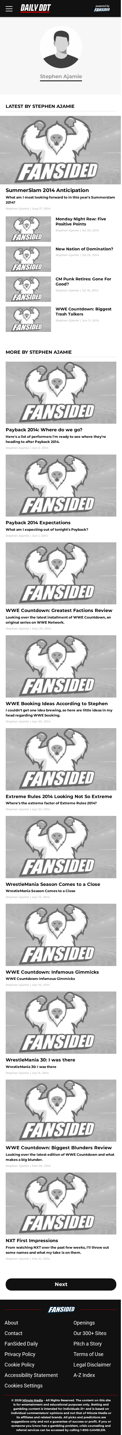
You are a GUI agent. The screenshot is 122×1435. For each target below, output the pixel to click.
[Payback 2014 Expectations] (61, 496)
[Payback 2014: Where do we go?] (61, 406)
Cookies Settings (24, 1386)
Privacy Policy (20, 1354)
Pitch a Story (87, 1344)
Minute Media (32, 1400)
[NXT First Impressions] (61, 1216)
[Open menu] (9, 8)
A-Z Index (84, 1375)
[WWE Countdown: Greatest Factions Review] (61, 586)
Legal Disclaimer (92, 1365)
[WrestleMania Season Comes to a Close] (61, 857)
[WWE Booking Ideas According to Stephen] (61, 679)
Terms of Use (88, 1354)
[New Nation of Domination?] (61, 259)
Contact (13, 1333)
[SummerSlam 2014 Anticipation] (61, 163)
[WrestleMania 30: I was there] (61, 1033)
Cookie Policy (20, 1365)
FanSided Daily (21, 1344)
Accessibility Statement (31, 1375)
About (11, 1323)
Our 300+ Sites (89, 1333)
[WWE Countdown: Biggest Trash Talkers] (61, 319)
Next (61, 1284)
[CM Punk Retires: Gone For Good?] (61, 289)
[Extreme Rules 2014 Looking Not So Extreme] (61, 769)
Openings (84, 1323)
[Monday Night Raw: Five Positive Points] (61, 229)
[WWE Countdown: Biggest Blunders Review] (61, 1124)
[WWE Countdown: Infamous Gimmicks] (61, 945)
